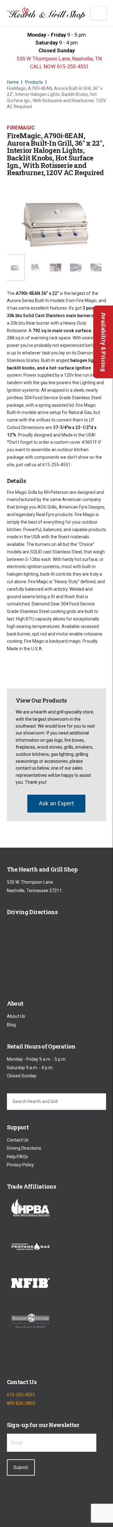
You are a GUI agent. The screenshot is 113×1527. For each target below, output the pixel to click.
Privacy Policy (20, 1165)
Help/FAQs (17, 1156)
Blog (11, 1024)
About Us (16, 1016)
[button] (98, 13)
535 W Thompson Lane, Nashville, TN (58, 58)
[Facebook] (12, 1358)
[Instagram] (45, 1358)
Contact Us (18, 1140)
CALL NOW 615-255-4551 (59, 66)
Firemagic (21, 127)
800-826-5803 (21, 1403)
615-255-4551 (21, 1394)
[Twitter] (28, 1358)
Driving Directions (24, 1148)
